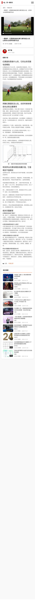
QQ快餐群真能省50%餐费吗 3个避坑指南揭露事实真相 (23, 342)
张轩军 (16, 337)
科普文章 (11, 263)
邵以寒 (16, 278)
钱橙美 (16, 286)
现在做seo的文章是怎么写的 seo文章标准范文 (23, 283)
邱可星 (16, 345)
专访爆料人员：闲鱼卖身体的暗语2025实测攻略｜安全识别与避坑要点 (23, 309)
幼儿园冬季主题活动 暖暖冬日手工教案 (22, 292)
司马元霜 (16, 295)
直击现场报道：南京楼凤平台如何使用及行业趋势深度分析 (23, 326)
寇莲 (15, 303)
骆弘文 (16, 328)
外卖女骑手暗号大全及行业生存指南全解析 (23, 351)
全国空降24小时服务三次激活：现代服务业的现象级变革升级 (22, 334)
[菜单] (32, 3)
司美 (15, 312)
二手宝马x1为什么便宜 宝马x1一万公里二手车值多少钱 (22, 300)
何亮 (15, 320)
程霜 (15, 354)
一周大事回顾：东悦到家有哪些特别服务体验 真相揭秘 (23, 317)
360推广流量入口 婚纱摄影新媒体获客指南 (22, 275)
